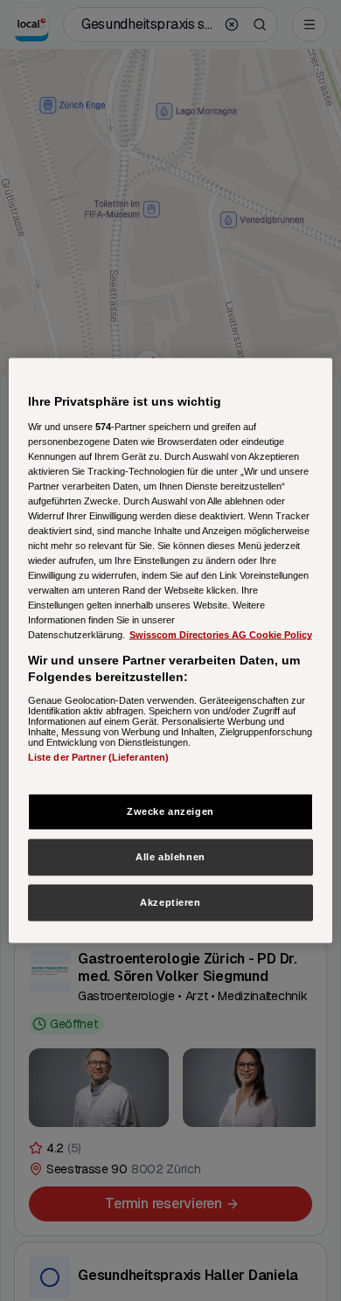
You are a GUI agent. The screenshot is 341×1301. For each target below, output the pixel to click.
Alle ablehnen (170, 857)
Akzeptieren (170, 902)
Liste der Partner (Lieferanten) (99, 756)
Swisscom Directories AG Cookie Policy (220, 635)
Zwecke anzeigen (170, 811)
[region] (171, 650)
